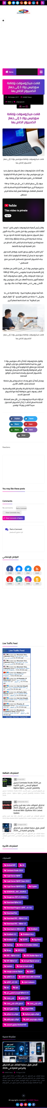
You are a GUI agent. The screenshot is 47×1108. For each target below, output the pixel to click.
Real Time (16, 717)
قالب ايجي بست (35, 1003)
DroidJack (34, 929)
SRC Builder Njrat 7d (33, 955)
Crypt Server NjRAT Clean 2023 (18, 881)
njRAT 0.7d (10, 976)
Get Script (9, 717)
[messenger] (13, 3)
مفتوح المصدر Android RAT (16, 1024)
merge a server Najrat (15, 971)
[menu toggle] (4, 3)
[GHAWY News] (23, 12)
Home (11, 72)
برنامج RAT (24, 998)
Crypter (34, 886)
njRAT (31, 971)
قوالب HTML (29, 1008)
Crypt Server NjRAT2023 (16, 886)
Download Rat (12, 913)
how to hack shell (25, 966)
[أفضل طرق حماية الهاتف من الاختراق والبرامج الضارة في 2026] (7, 827)
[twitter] (29, 1104)
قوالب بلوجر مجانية (32, 1014)
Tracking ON (23, 717)
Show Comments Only (13, 512)
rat (8, 987)
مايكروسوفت (20, 101)
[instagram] (21, 1104)
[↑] (23, 1095)
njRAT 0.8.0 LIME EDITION (30, 976)
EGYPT (25, 939)
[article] (23, 463)
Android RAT (11, 865)
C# (23, 865)
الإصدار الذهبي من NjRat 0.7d (17, 992)
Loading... (6, 1088)
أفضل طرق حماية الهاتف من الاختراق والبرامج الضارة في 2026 (28, 829)
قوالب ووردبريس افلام (33, 1019)
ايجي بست (10, 998)
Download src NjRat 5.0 (15, 929)
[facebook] (33, 1104)
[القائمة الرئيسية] (41, 71)
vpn (16, 987)
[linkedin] (33, 3)
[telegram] (17, 3)
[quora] (21, 3)
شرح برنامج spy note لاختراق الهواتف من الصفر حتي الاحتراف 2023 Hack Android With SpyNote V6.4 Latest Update (28, 809)
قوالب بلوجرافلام (13, 1019)
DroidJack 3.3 (11, 934)
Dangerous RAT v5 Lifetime (17, 897)
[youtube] (29, 3)
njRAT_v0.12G (12, 982)
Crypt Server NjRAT (14, 875)
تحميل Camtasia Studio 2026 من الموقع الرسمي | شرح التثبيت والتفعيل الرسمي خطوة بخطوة (27, 785)
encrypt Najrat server (31, 960)
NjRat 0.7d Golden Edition (28, 944)
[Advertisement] (23, 41)
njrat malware (29, 982)
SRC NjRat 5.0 (12, 960)
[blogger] (25, 3)
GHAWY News (9, 1072)
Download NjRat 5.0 (14, 902)
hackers (9, 966)
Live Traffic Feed (16, 651)
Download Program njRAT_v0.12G (19, 907)
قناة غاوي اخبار (12, 1008)
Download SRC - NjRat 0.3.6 (17, 918)
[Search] (42, 3)
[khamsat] (9, 3)
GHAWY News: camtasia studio (18, 699)
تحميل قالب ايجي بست (15, 1003)
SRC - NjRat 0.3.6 (13, 955)
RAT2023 (21, 950)
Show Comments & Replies (14, 518)
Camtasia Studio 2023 (15, 870)
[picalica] (13, 1104)
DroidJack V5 (11, 939)
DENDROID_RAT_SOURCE (16, 891)
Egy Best (37, 939)
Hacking (9, 944)
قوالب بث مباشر (12, 1014)
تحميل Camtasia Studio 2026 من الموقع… (14, 680)
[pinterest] (37, 3)
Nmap (9, 950)
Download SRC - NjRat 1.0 (16, 923)
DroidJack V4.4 (28, 934)
